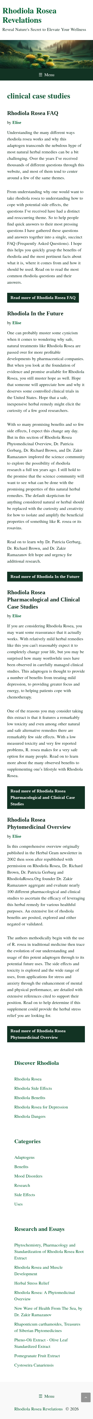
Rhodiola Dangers (30, 1116)
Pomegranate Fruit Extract (37, 1355)
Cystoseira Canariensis (34, 1365)
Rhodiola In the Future (35, 313)
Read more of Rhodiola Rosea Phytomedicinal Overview (38, 1034)
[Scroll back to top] (86, 1397)
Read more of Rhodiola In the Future (44, 576)
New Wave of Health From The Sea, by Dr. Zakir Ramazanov (48, 1311)
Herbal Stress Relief (31, 1283)
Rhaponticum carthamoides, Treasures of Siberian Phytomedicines (47, 1327)
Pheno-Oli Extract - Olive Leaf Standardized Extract (41, 1343)
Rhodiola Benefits (29, 1097)
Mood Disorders (28, 1176)
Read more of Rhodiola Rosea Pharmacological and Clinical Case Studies (42, 797)
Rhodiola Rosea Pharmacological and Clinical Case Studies (43, 599)
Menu (46, 74)
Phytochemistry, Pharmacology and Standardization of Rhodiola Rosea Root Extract (49, 1251)
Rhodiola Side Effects (33, 1088)
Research (22, 1185)
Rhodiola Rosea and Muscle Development (38, 1270)
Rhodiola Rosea (27, 1079)
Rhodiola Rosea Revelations (29, 15)
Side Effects (24, 1194)
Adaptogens (24, 1157)
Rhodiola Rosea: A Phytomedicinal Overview (44, 1295)
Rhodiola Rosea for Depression (41, 1107)
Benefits (21, 1166)
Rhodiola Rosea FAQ (32, 113)
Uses (18, 1204)
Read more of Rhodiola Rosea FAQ (43, 297)
